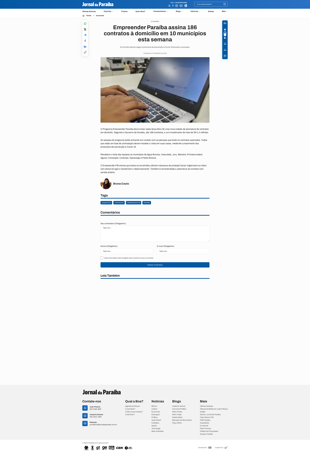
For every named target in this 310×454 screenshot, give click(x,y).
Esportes (107, 11)
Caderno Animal (178, 406)
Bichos (154, 406)
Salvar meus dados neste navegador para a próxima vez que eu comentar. (129, 258)
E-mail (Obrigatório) (165, 246)
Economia (155, 412)
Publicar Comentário (155, 265)
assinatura (106, 203)
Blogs (178, 11)
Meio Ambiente (157, 431)
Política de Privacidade (209, 431)
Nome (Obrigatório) (109, 246)
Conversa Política (179, 409)
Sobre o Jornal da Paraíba (210, 414)
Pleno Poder (177, 412)
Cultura (154, 409)
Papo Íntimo (177, 423)
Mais (224, 11)
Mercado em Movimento (182, 420)
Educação (155, 414)
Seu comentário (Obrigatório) (113, 223)
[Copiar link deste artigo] (85, 52)
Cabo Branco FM (207, 417)
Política (124, 11)
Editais (211, 11)
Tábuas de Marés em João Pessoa (214, 409)
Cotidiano (155, 423)
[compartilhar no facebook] (85, 40)
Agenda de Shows (132, 406)
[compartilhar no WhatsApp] (85, 23)
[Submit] (225, 4)
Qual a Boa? (140, 11)
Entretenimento (159, 11)
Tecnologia (155, 428)
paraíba (147, 203)
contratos (119, 203)
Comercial (204, 426)
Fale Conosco (205, 428)
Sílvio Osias (177, 414)
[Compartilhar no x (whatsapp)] (85, 29)
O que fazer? (130, 409)
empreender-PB (133, 203)
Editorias (194, 11)
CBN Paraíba (205, 420)
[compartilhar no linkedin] (85, 46)
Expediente (204, 423)
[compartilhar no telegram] (85, 35)
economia (100, 15)
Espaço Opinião (206, 434)
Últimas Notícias (89, 11)
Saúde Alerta (177, 417)
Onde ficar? (130, 414)
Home (88, 15)
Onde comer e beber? (134, 412)
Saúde (154, 426)
